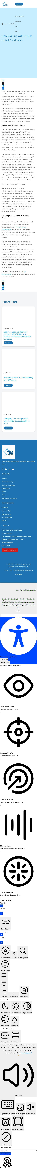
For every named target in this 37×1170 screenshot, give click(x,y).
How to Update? (26, 1053)
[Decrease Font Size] (1, 913)
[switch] (1, 712)
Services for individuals (8, 485)
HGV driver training (7, 517)
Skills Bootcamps (6, 514)
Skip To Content (5, 1148)
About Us (4, 478)
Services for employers (8, 482)
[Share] (18, 88)
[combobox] (18, 598)
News (16, 31)
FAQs (3, 495)
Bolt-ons (4, 520)
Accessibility (18, 574)
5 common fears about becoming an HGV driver (18, 378)
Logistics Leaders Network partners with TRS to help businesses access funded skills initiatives (17, 335)
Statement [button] (4, 660)
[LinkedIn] (18, 86)
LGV (16, 26)
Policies (4, 491)
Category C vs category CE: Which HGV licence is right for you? (17, 421)
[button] (34, 4)
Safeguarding (6, 488)
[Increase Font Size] (1, 905)
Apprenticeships (19, 16)
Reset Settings (5, 1154)
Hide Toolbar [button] (5, 663)
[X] (18, 83)
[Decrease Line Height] (1, 942)
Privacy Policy (8, 570)
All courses (5, 507)
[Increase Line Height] (1, 934)
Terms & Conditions (18, 570)
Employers (18, 21)
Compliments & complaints (9, 498)
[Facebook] (18, 81)
